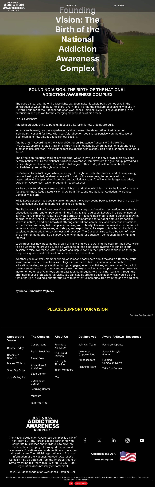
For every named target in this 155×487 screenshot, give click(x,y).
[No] (152, 480)
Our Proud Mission (61, 354)
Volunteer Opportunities (87, 353)
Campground (38, 344)
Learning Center (40, 388)
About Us (71, 5)
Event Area (37, 358)
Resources (133, 336)
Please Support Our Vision (77, 309)
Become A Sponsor (13, 356)
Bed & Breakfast (40, 351)
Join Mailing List (16, 377)
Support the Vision (15, 338)
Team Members (64, 369)
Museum (36, 395)
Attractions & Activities (38, 367)
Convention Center (37, 382)
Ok (71, 483)
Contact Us (118, 5)
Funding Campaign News (112, 361)
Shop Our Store (16, 370)
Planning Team (87, 366)
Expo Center (38, 373)
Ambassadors (87, 359)
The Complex (40, 336)
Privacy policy (81, 483)
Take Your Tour (39, 402)
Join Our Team (87, 344)
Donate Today (15, 348)
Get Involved (87, 336)
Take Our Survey (112, 368)
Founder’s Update (112, 344)
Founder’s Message (60, 346)
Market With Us (16, 363)
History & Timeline (60, 363)
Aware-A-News (113, 336)
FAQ (57, 376)
